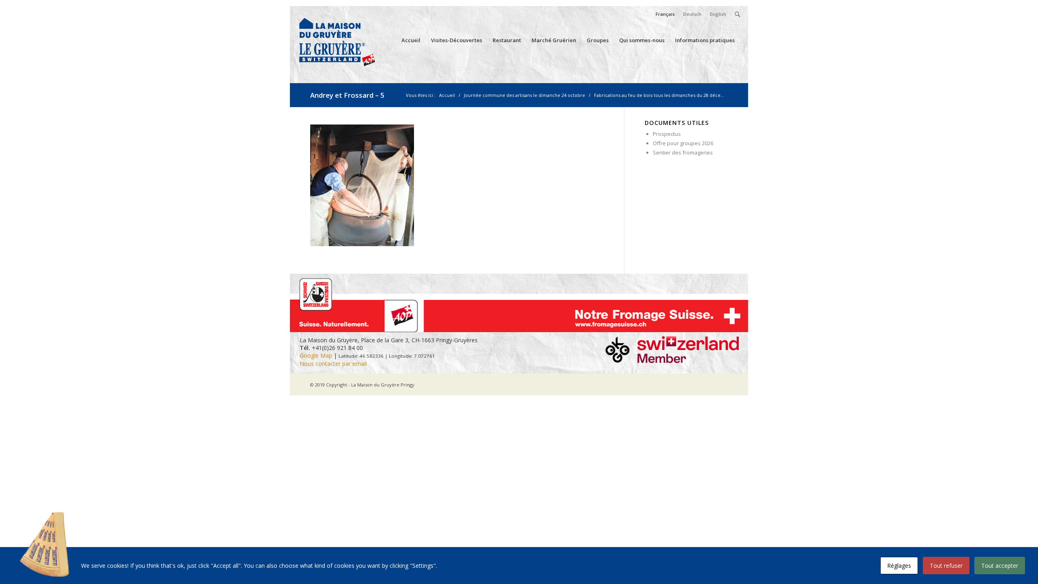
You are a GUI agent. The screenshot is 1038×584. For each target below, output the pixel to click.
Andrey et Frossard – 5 (347, 95)
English (718, 14)
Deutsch (692, 14)
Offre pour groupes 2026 (683, 143)
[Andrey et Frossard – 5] (362, 244)
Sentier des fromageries (683, 152)
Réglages (899, 565)
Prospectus (667, 133)
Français (665, 14)
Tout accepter (999, 565)
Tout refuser (946, 565)
